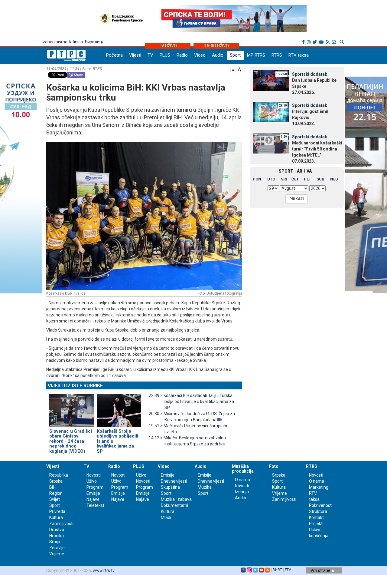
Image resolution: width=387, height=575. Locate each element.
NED (334, 179)
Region (56, 493)
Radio (182, 55)
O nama (242, 479)
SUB (320, 179)
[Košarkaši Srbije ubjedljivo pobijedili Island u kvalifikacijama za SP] (119, 407)
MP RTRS (256, 55)
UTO (271, 179)
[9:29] (271, 142)
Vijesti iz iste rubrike (75, 385)
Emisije (93, 493)
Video (200, 55)
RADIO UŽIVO (216, 45)
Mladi (166, 517)
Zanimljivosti (61, 523)
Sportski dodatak (309, 74)
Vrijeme (56, 553)
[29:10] (271, 111)
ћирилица (95, 41)
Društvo (56, 529)
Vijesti (135, 55)
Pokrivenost (320, 505)
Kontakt (316, 517)
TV (150, 55)
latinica (76, 41)
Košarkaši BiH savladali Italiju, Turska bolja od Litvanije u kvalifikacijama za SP (191, 401)
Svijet (54, 499)
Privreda (57, 511)
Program (94, 487)
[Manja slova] (233, 69)
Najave (92, 499)
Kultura (56, 517)
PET (307, 179)
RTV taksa (298, 55)
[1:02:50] (271, 80)
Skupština (170, 487)
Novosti (93, 475)
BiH (52, 487)
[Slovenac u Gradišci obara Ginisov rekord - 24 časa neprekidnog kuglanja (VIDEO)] (71, 407)
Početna (114, 55)
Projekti (316, 523)
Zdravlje (57, 547)
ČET (295, 179)
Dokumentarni (174, 505)
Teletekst (95, 505)
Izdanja (242, 491)
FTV (288, 570)
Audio (217, 55)
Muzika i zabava (176, 499)
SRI (284, 179)
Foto (273, 466)
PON (257, 179)
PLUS (165, 55)
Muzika (205, 487)
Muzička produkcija (243, 468)
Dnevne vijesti (174, 481)
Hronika (56, 535)
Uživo (91, 481)
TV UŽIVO (168, 45)
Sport (235, 55)
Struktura (318, 511)
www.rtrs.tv (104, 570)
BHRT (277, 570)
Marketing (318, 487)
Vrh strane (321, 570)
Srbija (54, 541)
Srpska (278, 475)
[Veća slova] (239, 69)
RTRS (277, 55)
